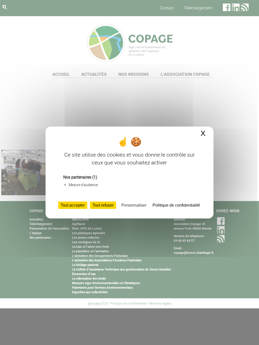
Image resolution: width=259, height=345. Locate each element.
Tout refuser (103, 205)
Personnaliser (133, 205)
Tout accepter (73, 205)
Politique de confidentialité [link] (176, 205)
